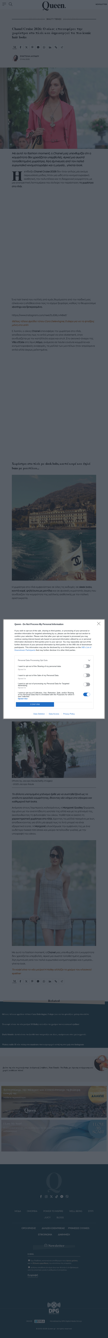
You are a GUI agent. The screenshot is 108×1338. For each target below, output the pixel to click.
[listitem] (54, 660)
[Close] (99, 624)
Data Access (54, 714)
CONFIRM (35, 704)
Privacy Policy (69, 714)
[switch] (86, 666)
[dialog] (54, 669)
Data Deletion (39, 714)
